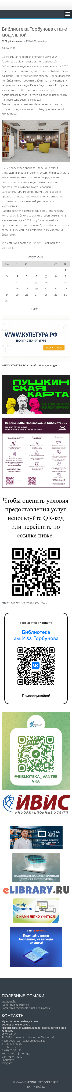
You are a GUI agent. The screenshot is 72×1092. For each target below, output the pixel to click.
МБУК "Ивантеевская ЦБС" (40, 1082)
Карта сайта (36, 1086)
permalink (7, 247)
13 (36, 282)
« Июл (34, 308)
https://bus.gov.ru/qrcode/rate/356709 (25, 602)
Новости (37, 243)
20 (36, 288)
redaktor (43, 41)
